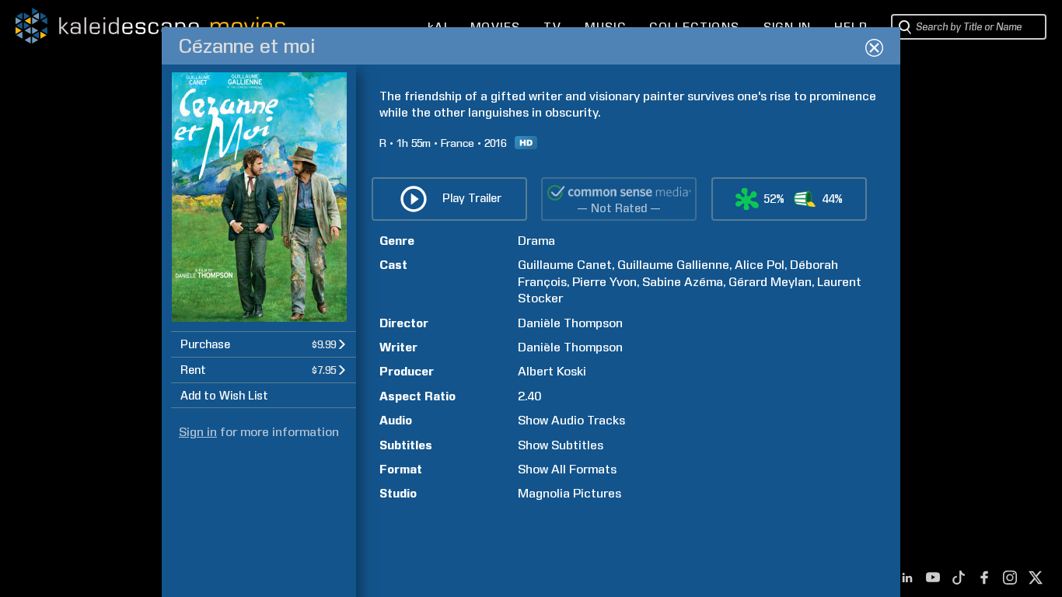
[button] (263, 344)
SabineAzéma (682, 281)
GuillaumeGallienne (673, 264)
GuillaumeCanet (565, 264)
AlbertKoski (552, 371)
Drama (536, 240)
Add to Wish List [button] (224, 396)
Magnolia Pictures (569, 493)
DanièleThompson (570, 323)
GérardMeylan (770, 281)
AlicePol (759, 264)
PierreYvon (604, 281)
